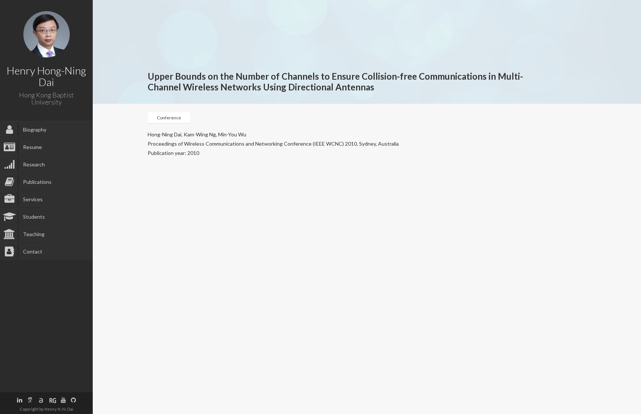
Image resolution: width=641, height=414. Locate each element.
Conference (169, 117)
